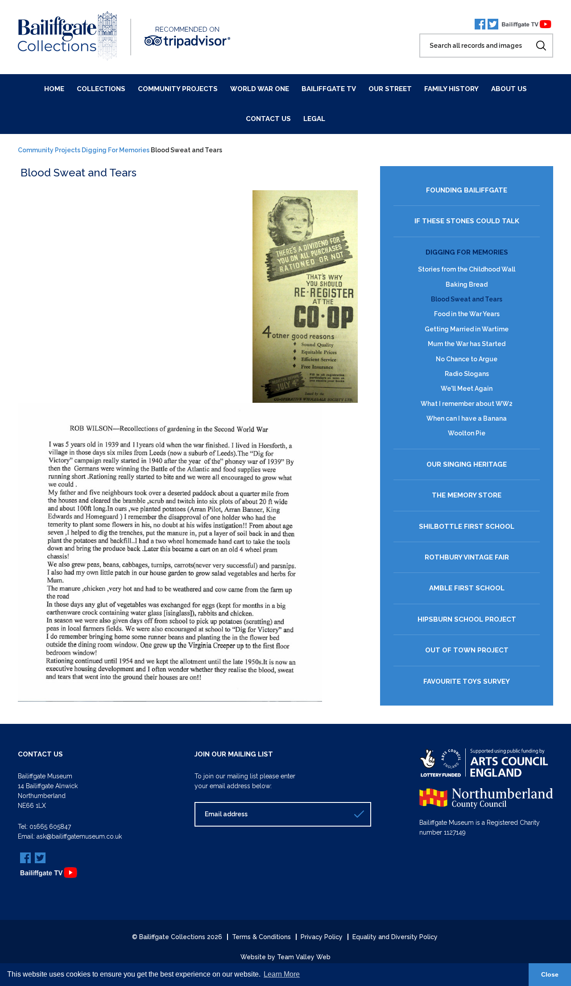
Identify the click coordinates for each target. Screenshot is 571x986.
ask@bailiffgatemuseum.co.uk (79, 836)
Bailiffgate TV (329, 89)
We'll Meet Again (466, 388)
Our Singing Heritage (466, 464)
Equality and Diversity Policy (395, 936)
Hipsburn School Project (467, 619)
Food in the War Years (467, 314)
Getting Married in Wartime (467, 329)
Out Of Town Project (467, 650)
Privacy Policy (322, 936)
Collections (101, 89)
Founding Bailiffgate (466, 190)
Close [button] (550, 974)
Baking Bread (467, 284)
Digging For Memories (115, 150)
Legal (314, 119)
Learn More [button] (282, 974)
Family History (451, 89)
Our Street (390, 89)
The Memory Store (466, 495)
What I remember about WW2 (467, 403)
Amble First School (467, 588)
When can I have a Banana (466, 418)
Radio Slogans (467, 373)
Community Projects (178, 89)
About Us (509, 89)
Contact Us (268, 119)
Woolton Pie (466, 433)
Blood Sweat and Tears (466, 299)
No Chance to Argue (466, 359)
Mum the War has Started (466, 343)
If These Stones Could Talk (466, 221)
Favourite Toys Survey (466, 681)
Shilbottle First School (466, 527)
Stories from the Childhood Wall (466, 269)
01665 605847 (50, 826)
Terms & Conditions (261, 936)
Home (54, 89)
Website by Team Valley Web (285, 957)
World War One (259, 89)
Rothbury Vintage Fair (467, 557)
